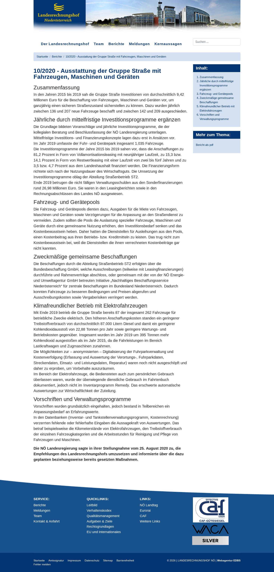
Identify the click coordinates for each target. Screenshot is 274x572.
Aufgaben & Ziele (99, 521)
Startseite (39, 560)
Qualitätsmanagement (103, 516)
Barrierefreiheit (125, 560)
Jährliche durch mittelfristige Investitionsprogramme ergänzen (217, 85)
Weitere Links (150, 521)
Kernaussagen (168, 44)
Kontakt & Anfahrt (47, 521)
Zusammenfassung (211, 77)
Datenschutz (92, 560)
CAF (143, 516)
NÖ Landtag (149, 505)
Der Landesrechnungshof (65, 44)
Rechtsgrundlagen (100, 526)
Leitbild (92, 505)
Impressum (74, 560)
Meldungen (139, 44)
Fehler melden (42, 564)
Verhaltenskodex (99, 510)
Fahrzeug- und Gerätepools (216, 93)
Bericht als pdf (204, 144)
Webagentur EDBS (228, 560)
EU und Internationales (104, 532)
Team (99, 44)
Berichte (116, 44)
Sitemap (108, 560)
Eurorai (145, 510)
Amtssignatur (56, 560)
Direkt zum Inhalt (48, 35)
